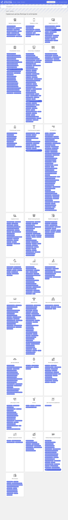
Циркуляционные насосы (30, 450)
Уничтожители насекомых (31, 268)
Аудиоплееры (28, 315)
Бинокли (27, 405)
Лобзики (54, 161)
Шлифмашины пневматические (51, 168)
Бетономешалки (29, 143)
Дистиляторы (9, 268)
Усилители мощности (30, 338)
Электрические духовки (11, 79)
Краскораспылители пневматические (33, 141)
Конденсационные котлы (11, 136)
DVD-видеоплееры (48, 35)
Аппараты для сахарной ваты (31, 231)
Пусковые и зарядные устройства (13, 388)
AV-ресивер (28, 313)
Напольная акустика (30, 328)
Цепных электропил (10, 235)
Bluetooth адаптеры (37, 78)
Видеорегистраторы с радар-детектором (14, 378)
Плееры (39, 350)
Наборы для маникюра (11, 417)
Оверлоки (9, 440)
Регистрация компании (63, 2)
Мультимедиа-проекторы (50, 26)
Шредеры (28, 109)
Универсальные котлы (11, 139)
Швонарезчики (36, 143)
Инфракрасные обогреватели (12, 322)
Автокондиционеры (10, 393)
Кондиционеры (10, 328)
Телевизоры (47, 42)
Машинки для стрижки (11, 423)
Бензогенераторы (48, 62)
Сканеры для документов (30, 87)
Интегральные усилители (30, 318)
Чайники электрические (30, 253)
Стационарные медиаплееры (31, 307)
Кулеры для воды (29, 292)
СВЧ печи (19, 31)
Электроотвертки (48, 196)
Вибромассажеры (48, 377)
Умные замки (36, 270)
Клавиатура (33, 90)
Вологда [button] (14, 2)
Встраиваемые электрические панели (14, 57)
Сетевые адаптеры (29, 78)
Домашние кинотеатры (30, 347)
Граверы (56, 165)
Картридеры (28, 70)
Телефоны (37, 34)
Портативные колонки (30, 353)
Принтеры (28, 90)
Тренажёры (55, 375)
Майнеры (34, 83)
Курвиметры (28, 134)
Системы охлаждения (49, 460)
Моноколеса (47, 307)
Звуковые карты (57, 460)
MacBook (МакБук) (29, 97)
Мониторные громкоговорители (32, 325)
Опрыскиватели (15, 223)
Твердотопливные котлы (11, 138)
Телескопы (32, 405)
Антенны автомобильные (11, 377)
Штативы (16, 493)
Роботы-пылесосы (48, 276)
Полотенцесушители (36, 287)
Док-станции (28, 77)
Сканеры (37, 104)
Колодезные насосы (37, 447)
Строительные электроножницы (32, 138)
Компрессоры (56, 58)
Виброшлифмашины (49, 163)
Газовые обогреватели (11, 323)
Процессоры (47, 462)
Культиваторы (9, 238)
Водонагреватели (37, 292)
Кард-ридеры (38, 60)
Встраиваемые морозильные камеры (14, 91)
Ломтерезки (47, 230)
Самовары (14, 270)
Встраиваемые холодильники (12, 83)
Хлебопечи (28, 235)
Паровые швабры (29, 273)
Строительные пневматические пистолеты (32, 150)
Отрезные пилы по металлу (50, 181)
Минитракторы (10, 240)
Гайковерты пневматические (50, 160)
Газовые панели (17, 73)
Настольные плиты (29, 226)
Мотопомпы (28, 443)
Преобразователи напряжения (12, 373)
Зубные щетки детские (11, 408)
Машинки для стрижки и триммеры (13, 429)
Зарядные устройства (30, 26)
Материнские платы (55, 467)
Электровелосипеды (49, 305)
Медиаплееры (28, 350)
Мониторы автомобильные (12, 380)
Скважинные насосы (30, 449)
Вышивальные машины (16, 440)
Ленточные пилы (56, 155)
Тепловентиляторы (10, 146)
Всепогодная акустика (36, 315)
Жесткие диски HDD (54, 465)
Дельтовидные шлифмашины (50, 176)
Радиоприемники (37, 305)
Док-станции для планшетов (31, 75)
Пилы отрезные (55, 148)
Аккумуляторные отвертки (50, 144)
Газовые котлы (29, 293)
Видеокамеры (9, 488)
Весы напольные (10, 410)
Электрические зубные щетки (12, 415)
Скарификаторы (10, 225)
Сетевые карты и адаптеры (50, 442)
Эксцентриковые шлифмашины (51, 193)
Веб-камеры (34, 103)
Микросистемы (29, 322)
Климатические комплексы (12, 315)
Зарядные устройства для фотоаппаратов (14, 484)
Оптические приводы (49, 443)
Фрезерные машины (49, 201)
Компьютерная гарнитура (31, 92)
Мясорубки (47, 231)
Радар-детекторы (19, 383)
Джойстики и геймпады (30, 104)
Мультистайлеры (10, 407)
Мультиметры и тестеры (49, 139)
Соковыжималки (15, 273)
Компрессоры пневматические (51, 53)
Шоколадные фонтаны (30, 228)
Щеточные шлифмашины (50, 191)
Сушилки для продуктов (49, 233)
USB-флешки (28, 103)
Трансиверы (53, 38)
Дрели (58, 176)
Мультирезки (47, 223)
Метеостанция (9, 318)
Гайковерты (47, 175)
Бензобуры (34, 134)
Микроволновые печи (30, 255)
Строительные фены (30, 146)
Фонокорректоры (29, 340)
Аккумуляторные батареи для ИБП (51, 454)
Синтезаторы (36, 273)
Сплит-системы (18, 305)
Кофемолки (9, 270)
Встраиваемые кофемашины (12, 84)
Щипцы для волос (18, 420)
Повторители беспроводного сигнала (33, 80)
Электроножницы (56, 195)
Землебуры (17, 230)
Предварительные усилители (31, 332)
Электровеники (36, 290)
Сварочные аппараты (56, 57)
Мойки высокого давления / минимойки (14, 236)
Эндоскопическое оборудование (51, 373)
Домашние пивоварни (17, 268)
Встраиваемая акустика (30, 317)
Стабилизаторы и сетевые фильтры (32, 58)
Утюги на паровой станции (31, 283)
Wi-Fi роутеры (28, 73)
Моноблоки (34, 113)
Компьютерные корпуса (49, 445)
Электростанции (48, 57)
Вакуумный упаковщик (49, 226)
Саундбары (35, 310)
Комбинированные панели (12, 81)
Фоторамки (16, 481)
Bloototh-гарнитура (29, 31)
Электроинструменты (49, 134)
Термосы (8, 271)
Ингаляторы (54, 370)
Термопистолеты (48, 161)
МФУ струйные (29, 83)
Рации (34, 32)
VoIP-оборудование (29, 62)
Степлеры (53, 203)
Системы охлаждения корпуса (50, 452)
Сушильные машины (30, 221)
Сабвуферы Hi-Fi (29, 310)
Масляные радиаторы (17, 317)
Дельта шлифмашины (49, 165)
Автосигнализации (17, 385)
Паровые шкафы (10, 74)
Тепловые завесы (10, 141)
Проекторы (47, 38)
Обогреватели (18, 327)
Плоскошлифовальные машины (51, 141)
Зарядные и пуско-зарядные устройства (14, 367)
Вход (57, 2)
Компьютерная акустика (30, 60)
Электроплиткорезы (56, 143)
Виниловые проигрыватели (31, 308)
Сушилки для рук (10, 325)
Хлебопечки (28, 248)
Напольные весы (58, 367)
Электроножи (28, 223)
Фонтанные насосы (29, 445)
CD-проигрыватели (35, 313)
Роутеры (27, 95)
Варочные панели (17, 93)
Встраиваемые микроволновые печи (13, 88)
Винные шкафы (18, 27)
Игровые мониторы (56, 449)
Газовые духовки (10, 73)
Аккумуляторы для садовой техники (13, 226)
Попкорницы (28, 243)
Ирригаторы (55, 380)
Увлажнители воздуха (11, 320)
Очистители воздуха (10, 305)
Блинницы (33, 235)
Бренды (18, 2)
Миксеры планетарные (49, 236)
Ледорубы (9, 231)
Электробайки (53, 307)
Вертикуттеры (17, 221)
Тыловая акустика (35, 335)
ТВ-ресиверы (55, 37)
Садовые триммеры (10, 233)
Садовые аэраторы (10, 230)
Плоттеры (33, 109)
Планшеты (28, 114)
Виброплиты (33, 144)
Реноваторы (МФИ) (54, 146)
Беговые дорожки (48, 375)
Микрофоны (35, 322)
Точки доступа (28, 88)
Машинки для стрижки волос (12, 425)
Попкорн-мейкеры (29, 230)
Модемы (39, 111)
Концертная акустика (30, 320)
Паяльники (47, 151)
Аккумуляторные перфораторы (51, 171)
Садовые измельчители (16, 231)
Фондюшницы (37, 221)
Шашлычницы (35, 223)
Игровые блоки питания (49, 447)
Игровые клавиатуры (30, 67)
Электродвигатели (48, 55)
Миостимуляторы (48, 380)
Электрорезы (28, 139)
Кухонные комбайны (30, 252)
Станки (54, 206)
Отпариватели (28, 287)
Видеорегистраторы (10, 383)
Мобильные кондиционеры (12, 307)
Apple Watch (28, 368)
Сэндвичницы (37, 252)
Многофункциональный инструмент (52, 180)
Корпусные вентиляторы (49, 459)
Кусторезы (16, 225)
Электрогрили (34, 245)
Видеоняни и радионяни (30, 352)
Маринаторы (53, 230)
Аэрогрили (34, 250)
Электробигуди (16, 405)
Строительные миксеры (30, 133)
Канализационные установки (31, 442)
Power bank (34, 70)
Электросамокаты (48, 308)
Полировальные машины (50, 183)
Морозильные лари (15, 32)
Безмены (47, 225)
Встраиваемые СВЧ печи (11, 76)
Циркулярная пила (48, 198)
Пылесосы (47, 278)
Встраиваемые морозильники (12, 86)
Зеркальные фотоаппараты (12, 489)
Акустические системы (35, 343)
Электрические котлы (11, 144)
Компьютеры (28, 113)
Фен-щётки (9, 427)
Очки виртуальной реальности (32, 57)
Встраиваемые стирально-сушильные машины (14, 69)
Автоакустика (9, 368)
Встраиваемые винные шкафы (12, 65)
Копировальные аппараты (31, 106)
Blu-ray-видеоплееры (49, 33)
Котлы (27, 271)
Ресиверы (35, 333)
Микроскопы (38, 405)
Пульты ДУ (56, 40)
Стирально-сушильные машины (32, 285)
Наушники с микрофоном (30, 63)
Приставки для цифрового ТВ (50, 27)
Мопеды (59, 307)
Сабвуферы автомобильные (12, 372)
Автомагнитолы (10, 387)
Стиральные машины (30, 266)
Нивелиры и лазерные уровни (50, 210)
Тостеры (39, 243)
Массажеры (47, 365)
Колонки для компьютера (30, 82)
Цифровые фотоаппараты (17, 483)
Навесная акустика (29, 327)
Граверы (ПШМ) (48, 148)
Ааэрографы (56, 136)
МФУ (40, 95)
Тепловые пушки (18, 146)
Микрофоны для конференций (31, 68)
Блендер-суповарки (53, 225)
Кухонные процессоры (49, 235)
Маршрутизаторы (35, 73)
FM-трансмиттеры (29, 305)
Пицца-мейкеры (29, 233)
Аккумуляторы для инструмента (51, 158)
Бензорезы (28, 144)
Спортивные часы (35, 365)
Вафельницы (38, 235)
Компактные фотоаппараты (12, 491)
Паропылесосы (55, 268)
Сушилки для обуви (29, 270)
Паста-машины (54, 223)
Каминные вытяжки (33, 271)
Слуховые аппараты (49, 372)
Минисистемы (28, 323)
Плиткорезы (47, 166)
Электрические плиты (11, 36)
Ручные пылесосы (57, 271)
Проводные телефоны (30, 29)
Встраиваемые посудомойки (12, 63)
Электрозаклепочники (49, 156)
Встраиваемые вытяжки (11, 58)
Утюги (34, 293)
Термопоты (19, 270)
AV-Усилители (28, 312)
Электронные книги (34, 95)
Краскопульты (56, 201)
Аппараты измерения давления (51, 378)
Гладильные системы (30, 278)
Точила (52, 166)
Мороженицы (28, 238)
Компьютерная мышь (30, 93)
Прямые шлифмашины (49, 185)
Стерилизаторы (48, 370)
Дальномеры (47, 146)
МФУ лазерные (29, 119)
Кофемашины (9, 275)
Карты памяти (56, 464)
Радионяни (37, 29)
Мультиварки (28, 250)
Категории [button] (23, 2)
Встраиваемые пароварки (12, 67)
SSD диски (53, 462)
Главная (7, 11)
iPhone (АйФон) (29, 32)
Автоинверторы (16, 368)
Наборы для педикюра (11, 418)
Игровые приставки (49, 40)
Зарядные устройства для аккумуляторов (14, 392)
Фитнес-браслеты (29, 367)
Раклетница (34, 243)
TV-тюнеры (58, 26)
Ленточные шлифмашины (50, 178)
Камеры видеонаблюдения (31, 288)
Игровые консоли (53, 32)
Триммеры (9, 241)
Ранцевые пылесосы (49, 271)
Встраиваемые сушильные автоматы (13, 71)
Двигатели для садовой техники (13, 228)
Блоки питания (48, 467)
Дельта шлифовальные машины (51, 149)
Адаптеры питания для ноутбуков (51, 455)
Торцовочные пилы (56, 186)
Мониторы (39, 118)
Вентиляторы (9, 308)
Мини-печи (39, 236)
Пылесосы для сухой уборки (50, 273)
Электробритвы (10, 422)
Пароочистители (48, 268)
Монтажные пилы (54, 151)
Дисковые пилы (52, 133)
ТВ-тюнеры (47, 465)
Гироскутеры (56, 305)
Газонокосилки (9, 243)
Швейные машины (19, 442)
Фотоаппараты (10, 481)
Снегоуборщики (17, 243)
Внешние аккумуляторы (30, 55)
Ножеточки (53, 231)
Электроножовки (48, 143)
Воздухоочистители (10, 313)
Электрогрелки (53, 365)
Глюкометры (53, 382)
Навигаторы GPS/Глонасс (11, 382)
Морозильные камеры (11, 26)
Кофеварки (9, 273)
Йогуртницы (28, 236)
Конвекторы (9, 317)
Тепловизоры (28, 148)
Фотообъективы (10, 493)
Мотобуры (34, 148)
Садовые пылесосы (10, 221)
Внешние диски (37, 62)
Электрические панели (11, 78)
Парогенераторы (29, 290)
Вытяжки (8, 32)
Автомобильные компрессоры (12, 390)
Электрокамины (19, 320)
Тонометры (47, 382)
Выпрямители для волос (11, 412)
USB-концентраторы (30, 53)
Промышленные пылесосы (50, 270)
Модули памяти (48, 440)
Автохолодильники (10, 365)
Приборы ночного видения (31, 407)
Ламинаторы (28, 108)
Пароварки (34, 248)
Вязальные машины (10, 442)
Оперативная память (49, 464)
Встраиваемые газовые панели (12, 60)
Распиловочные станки (49, 208)
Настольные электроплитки (31, 240)
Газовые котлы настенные (12, 143)
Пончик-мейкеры (35, 241)
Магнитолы (37, 320)
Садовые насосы (37, 445)
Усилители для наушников (31, 337)
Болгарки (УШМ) (48, 206)
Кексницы (33, 236)
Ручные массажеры (10, 420)
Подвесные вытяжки (10, 27)
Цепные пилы (9, 245)
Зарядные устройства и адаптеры (32, 116)
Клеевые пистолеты (49, 136)
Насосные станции (29, 447)
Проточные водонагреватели (12, 312)
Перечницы (58, 231)
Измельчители (57, 226)
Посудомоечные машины (11, 34)
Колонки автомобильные (11, 370)
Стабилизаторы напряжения (31, 111)
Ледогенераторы (17, 266)
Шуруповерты (47, 190)
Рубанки (46, 133)
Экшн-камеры (9, 494)
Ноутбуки (33, 114)
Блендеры (54, 228)
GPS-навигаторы (10, 385)
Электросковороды (29, 246)
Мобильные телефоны (30, 34)
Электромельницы (36, 233)
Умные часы (36, 367)
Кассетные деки (29, 348)
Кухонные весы (48, 228)
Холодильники (19, 36)
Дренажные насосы (29, 440)
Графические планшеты (37, 88)
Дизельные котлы (10, 134)
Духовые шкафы (10, 93)
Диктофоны (35, 350)
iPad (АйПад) (28, 98)
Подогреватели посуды (11, 53)
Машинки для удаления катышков (32, 280)
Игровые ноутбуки (29, 121)
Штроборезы (47, 203)
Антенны (47, 32)
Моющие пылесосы (56, 276)
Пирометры (37, 146)
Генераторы (55, 55)
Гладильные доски (29, 276)
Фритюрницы (28, 245)
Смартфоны (28, 36)
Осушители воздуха (17, 325)
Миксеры (58, 230)
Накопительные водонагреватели (13, 310)
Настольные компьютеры (31, 118)
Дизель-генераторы (49, 58)
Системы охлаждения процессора (51, 450)
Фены (20, 425)
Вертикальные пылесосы (49, 275)
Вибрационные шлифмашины (50, 173)
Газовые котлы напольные (12, 133)
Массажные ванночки (49, 367)
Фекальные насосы (35, 443)
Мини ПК (37, 93)
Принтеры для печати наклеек (31, 85)
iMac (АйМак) (36, 97)
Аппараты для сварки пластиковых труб (52, 153)
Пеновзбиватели (10, 266)
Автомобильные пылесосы (50, 266)
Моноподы (9, 483)
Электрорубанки (56, 196)
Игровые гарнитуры (36, 65)
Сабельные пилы (48, 186)
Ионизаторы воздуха (11, 327)
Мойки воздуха (16, 318)
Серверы (33, 98)
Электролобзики (48, 195)
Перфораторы (56, 198)
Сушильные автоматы (30, 282)
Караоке (34, 348)
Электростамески (48, 155)
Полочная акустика (29, 330)
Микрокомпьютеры (49, 457)
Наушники (28, 343)
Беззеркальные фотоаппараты (12, 486)
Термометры (47, 368)
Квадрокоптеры (48, 405)
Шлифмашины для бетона (50, 188)
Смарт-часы (28, 365)
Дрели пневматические (49, 170)
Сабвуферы (28, 335)
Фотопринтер (35, 119)
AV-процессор (34, 312)
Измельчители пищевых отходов (13, 89)
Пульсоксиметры (54, 368)
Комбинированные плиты (12, 31)
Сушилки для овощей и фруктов (51, 221)
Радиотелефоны (37, 31)
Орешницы (28, 241)
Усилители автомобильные (12, 375)
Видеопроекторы (48, 37)
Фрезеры (37, 133)
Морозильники (16, 29)
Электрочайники (15, 271)
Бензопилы (16, 240)
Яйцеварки (36, 246)
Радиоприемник (29, 333)
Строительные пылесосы (30, 136)
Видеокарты (56, 457)
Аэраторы (9, 223)
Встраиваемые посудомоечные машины (14, 62)
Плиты (19, 34)
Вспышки (15, 488)
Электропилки (9, 405)
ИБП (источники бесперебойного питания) (32, 101)
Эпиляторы (16, 422)
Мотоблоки (14, 241)
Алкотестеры (56, 372)
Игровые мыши (29, 65)
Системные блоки (48, 449)
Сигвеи (54, 308)
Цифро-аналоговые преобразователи (33, 342)
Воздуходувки (16, 238)
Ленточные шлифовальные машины (52, 138)
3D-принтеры (34, 108)
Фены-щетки (19, 408)
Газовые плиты (9, 29)
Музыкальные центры (30, 345)
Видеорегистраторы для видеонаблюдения (49, 30)
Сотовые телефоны (29, 27)
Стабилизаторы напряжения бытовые (33, 275)
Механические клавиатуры (31, 72)
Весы (59, 373)
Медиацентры (55, 35)
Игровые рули (34, 77)
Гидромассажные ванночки (12, 413)
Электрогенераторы (49, 60)
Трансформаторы (57, 60)
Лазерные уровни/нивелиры (50, 205)
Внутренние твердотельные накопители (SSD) (52, 469)
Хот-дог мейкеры (37, 226)
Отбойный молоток (48, 200)
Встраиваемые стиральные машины (13, 55)
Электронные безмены (30, 225)
